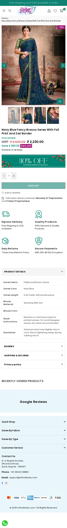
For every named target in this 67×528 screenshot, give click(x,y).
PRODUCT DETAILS (15, 271)
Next (62, 65)
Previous (4, 65)
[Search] (10, 10)
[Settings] (49, 10)
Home (4, 18)
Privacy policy (12, 364)
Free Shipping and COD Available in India (33, 2)
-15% (61, 27)
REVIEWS (9, 346)
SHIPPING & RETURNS (16, 355)
